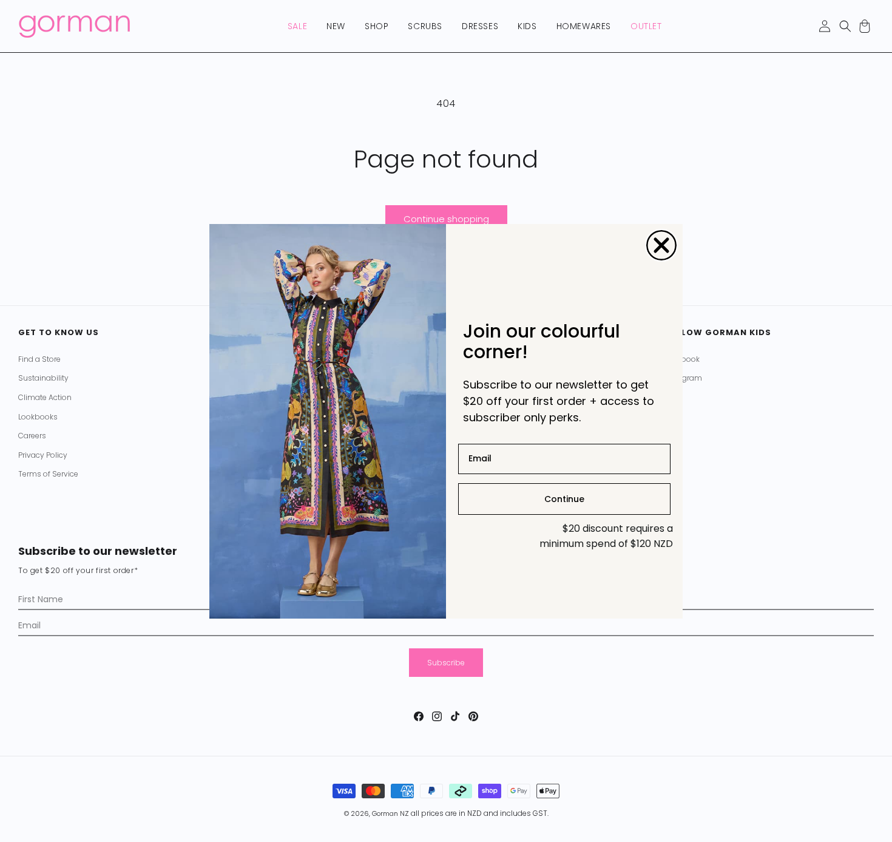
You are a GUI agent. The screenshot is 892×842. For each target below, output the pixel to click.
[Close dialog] (661, 245)
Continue (564, 498)
